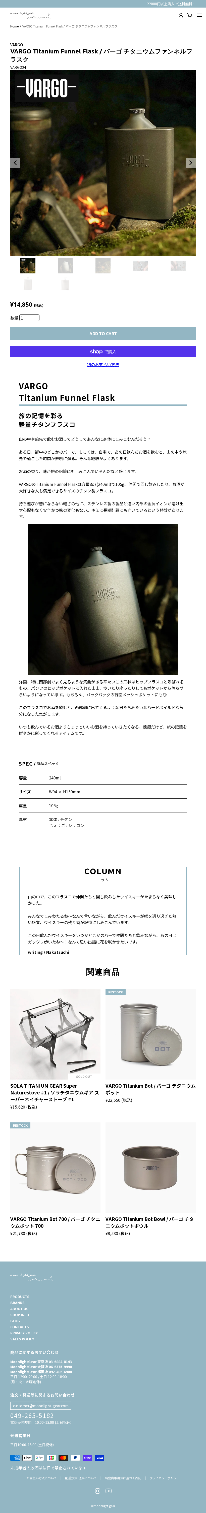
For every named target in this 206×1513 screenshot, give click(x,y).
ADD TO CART (103, 333)
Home (14, 26)
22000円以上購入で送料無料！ (171, 3)
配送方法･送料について (81, 1478)
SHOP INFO (19, 1314)
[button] (15, 163)
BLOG (15, 1320)
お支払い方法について (42, 1478)
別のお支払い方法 (103, 364)
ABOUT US (19, 1308)
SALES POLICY (22, 1338)
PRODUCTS (19, 1296)
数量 (14, 318)
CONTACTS (19, 1326)
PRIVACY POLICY (24, 1332)
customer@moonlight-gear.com (41, 1405)
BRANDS (17, 1302)
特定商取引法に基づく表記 (123, 1478)
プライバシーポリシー (164, 1478)
